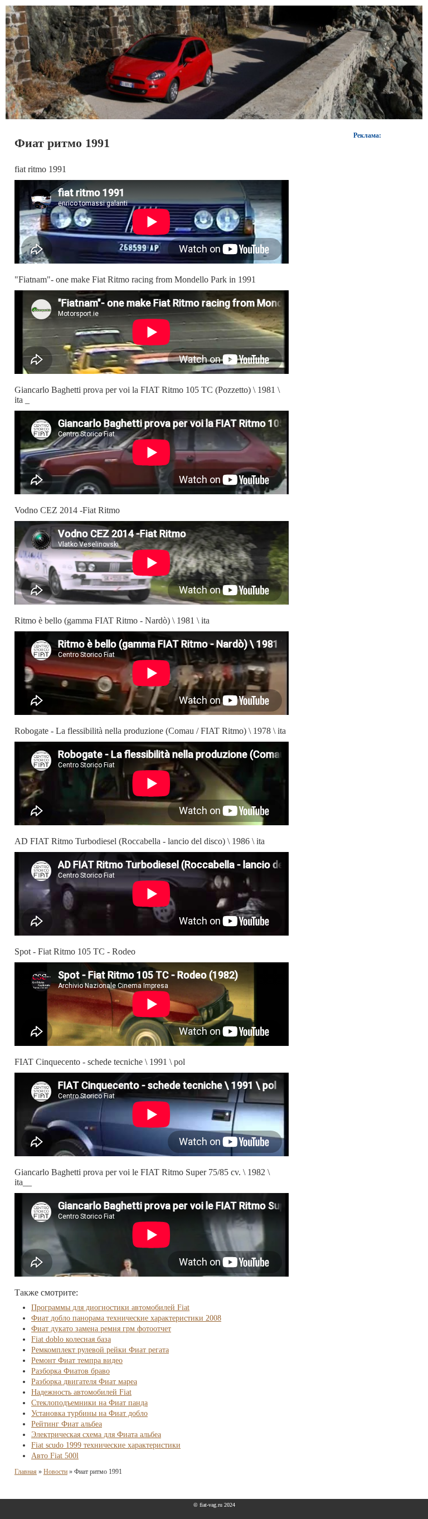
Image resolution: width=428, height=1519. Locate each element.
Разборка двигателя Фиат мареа (84, 1381)
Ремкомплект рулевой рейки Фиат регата (100, 1350)
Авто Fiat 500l (55, 1456)
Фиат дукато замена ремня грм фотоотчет (101, 1329)
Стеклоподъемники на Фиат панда (89, 1403)
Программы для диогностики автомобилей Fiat (110, 1307)
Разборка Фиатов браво (70, 1371)
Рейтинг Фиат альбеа (66, 1424)
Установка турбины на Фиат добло (89, 1413)
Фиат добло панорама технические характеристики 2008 (126, 1318)
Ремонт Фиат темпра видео (77, 1360)
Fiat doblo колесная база (71, 1339)
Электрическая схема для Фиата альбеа (96, 1434)
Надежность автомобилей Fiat (81, 1392)
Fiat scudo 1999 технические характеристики (106, 1445)
